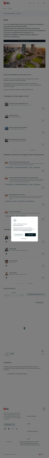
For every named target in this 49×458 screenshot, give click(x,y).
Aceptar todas (30, 234)
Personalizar (24, 238)
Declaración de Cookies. (27, 230)
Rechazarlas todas (18, 234)
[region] (24, 229)
